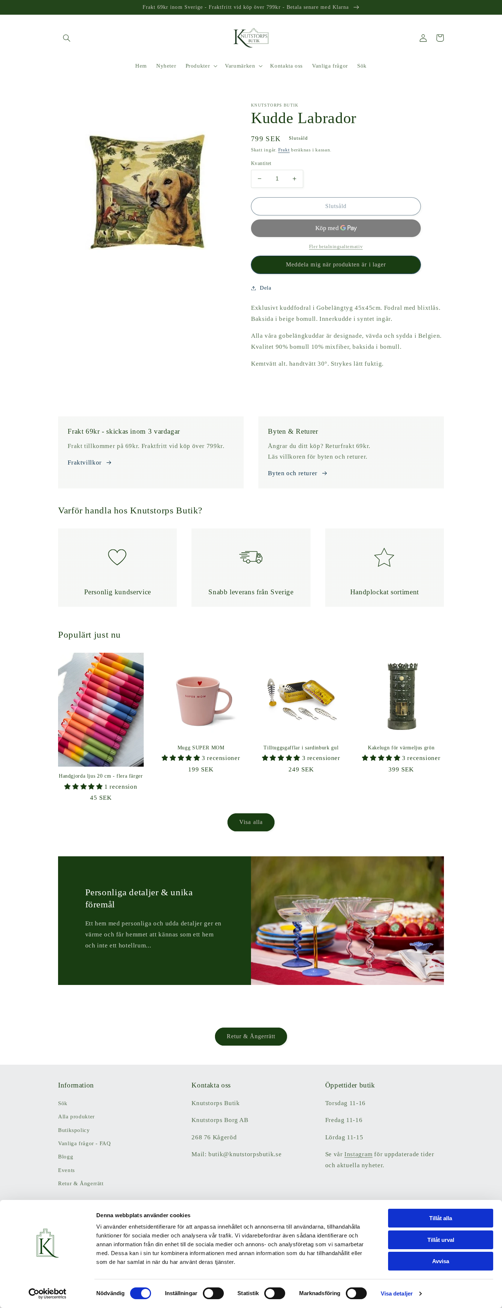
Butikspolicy (74, 1130)
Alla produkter (76, 1116)
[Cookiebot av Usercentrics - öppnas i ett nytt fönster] (47, 1293)
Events (66, 1170)
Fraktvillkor (85, 462)
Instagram (358, 1154)
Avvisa (440, 1261)
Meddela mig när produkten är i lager (336, 264)
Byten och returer (293, 473)
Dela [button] (266, 288)
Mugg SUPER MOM (201, 747)
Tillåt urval (440, 1240)
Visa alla (250, 822)
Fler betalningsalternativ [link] (336, 246)
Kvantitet (261, 163)
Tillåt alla (440, 1218)
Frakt (284, 150)
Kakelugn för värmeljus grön (401, 747)
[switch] (213, 1293)
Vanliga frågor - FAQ (84, 1143)
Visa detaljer (397, 1293)
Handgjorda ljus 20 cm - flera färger (101, 776)
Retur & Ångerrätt (251, 1036)
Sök (63, 1103)
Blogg (65, 1157)
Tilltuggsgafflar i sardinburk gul (300, 747)
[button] (66, 37)
